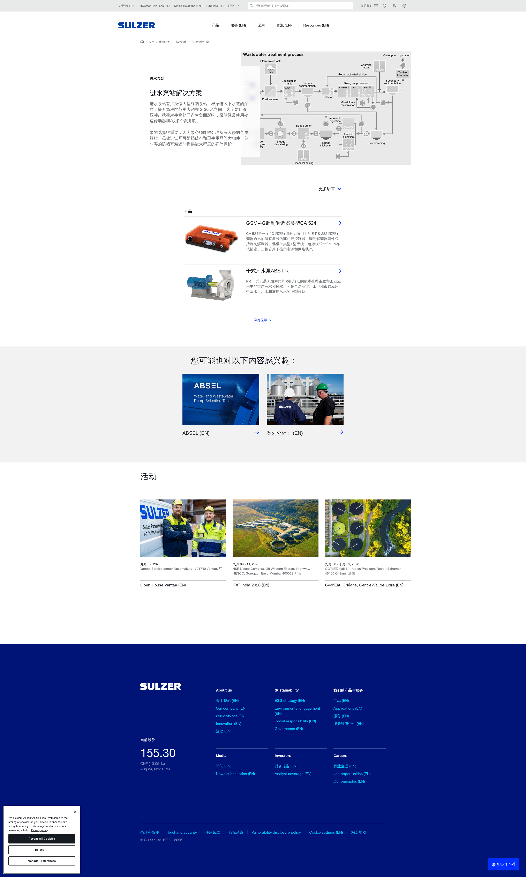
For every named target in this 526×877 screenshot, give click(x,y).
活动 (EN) (223, 731)
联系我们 (500, 864)
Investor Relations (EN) (155, 5)
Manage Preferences (42, 860)
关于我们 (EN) (127, 5)
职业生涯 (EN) (344, 766)
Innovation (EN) (228, 723)
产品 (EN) (341, 700)
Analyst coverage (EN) (293, 773)
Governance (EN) (289, 728)
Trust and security (182, 832)
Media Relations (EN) (188, 5)
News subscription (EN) (235, 773)
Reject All (42, 849)
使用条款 (212, 832)
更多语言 (327, 188)
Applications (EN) (347, 708)
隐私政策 (235, 832)
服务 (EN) (238, 25)
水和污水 (165, 42)
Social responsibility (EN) (295, 721)
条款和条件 (149, 832)
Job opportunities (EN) (352, 773)
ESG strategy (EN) (290, 700)
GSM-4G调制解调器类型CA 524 (281, 223)
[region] (41, 840)
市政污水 (181, 42)
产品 (215, 25)
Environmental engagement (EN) (297, 711)
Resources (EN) (316, 25)
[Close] (75, 811)
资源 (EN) (284, 25)
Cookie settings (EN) (326, 832)
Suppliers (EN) (215, 5)
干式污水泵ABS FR (267, 270)
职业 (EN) (234, 5)
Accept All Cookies (42, 838)
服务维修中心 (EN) (348, 723)
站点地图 (358, 832)
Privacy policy (39, 830)
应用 (261, 25)
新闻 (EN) (223, 766)
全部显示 (260, 320)
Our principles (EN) (349, 781)
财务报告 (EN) (286, 766)
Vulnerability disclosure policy (276, 832)
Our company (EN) (231, 708)
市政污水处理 (200, 42)
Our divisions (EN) (231, 716)
